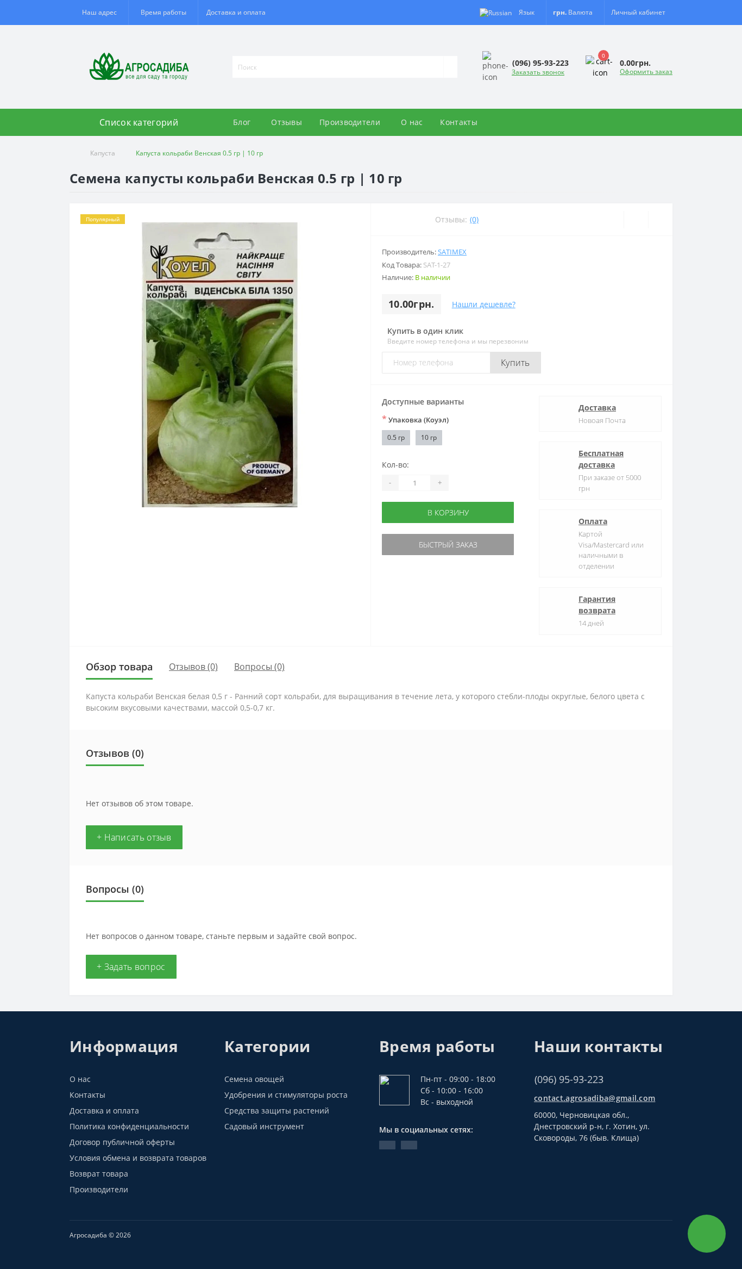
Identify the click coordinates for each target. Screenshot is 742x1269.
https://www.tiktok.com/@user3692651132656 (409, 1145)
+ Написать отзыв (134, 837)
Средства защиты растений (276, 1110)
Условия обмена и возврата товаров (138, 1158)
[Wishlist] (636, 219)
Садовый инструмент (264, 1126)
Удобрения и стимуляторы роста (286, 1095)
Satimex (452, 252)
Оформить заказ (646, 71)
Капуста (102, 153)
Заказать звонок (538, 72)
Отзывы (286, 122)
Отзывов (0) (193, 667)
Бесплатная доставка (601, 459)
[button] (163, 12)
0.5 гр (396, 437)
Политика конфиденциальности (129, 1126)
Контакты (458, 122)
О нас (412, 122)
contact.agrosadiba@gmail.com (594, 1098)
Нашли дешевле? (483, 304)
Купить (515, 363)
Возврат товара (99, 1173)
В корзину (448, 512)
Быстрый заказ (448, 544)
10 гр (429, 437)
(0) (474, 219)
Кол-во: (395, 464)
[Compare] (660, 219)
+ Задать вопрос (131, 967)
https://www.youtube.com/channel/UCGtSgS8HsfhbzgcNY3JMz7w (387, 1145)
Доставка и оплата (236, 12)
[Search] (450, 67)
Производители (349, 122)
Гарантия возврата (596, 604)
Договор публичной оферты (122, 1142)
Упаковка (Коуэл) (415, 419)
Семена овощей (254, 1079)
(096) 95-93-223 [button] (569, 1079)
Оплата (592, 521)
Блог (241, 122)
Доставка (597, 407)
